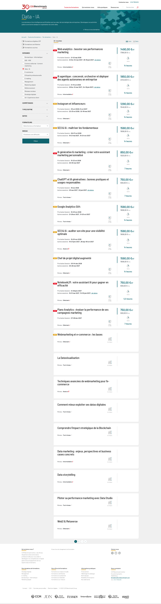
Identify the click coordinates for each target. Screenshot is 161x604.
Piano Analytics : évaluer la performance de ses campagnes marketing (82, 311)
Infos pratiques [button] (102, 7)
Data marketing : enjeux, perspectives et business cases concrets (84, 452)
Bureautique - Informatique (33, 57)
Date (136, 41)
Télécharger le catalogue (88, 573)
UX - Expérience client (32, 97)
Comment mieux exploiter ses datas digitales (81, 404)
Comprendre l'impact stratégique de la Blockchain (84, 428)
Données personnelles (39, 588)
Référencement (30, 88)
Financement (85, 572)
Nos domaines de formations (31, 568)
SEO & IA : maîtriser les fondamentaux (77, 127)
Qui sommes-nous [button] (88, 7)
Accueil (24, 37)
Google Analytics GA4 (68, 206)
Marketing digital (30, 85)
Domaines (26, 53)
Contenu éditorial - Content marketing (34, 65)
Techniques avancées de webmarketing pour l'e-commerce (83, 382)
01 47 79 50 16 (134, 2)
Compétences (27, 103)
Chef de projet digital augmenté (74, 258)
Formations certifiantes (32, 44)
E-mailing (28, 78)
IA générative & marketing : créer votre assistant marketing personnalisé (83, 153)
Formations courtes (31, 47)
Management (29, 82)
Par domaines (46, 37)
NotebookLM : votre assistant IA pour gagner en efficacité (82, 283)
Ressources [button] (115, 7)
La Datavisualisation (68, 357)
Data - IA (27, 69)
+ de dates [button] (97, 60)
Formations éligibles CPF (33, 41)
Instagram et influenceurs (71, 103)
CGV (30, 588)
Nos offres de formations (59, 568)
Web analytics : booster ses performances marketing (80, 50)
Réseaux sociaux (30, 91)
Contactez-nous (123, 2)
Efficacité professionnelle (33, 75)
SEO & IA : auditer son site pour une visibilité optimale (81, 232)
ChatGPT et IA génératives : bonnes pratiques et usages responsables (83, 180)
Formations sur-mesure (58, 579)
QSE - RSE (28, 60)
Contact (25, 588)
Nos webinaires (85, 579)
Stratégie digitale (30, 94)
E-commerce (29, 72)
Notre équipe (85, 575)
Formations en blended (58, 577)
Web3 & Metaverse (67, 521)
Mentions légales (52, 588)
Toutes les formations (71, 7)
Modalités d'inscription (87, 577)
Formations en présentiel (58, 575)
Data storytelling (66, 474)
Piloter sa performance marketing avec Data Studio (85, 498)
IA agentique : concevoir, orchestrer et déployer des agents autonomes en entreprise (83, 77)
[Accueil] (34, 8)
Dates (24, 116)
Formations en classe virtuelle (59, 572)
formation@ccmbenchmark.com (120, 578)
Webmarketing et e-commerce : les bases (79, 334)
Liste (129, 41)
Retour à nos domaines (92, 29)
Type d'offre (27, 109)
